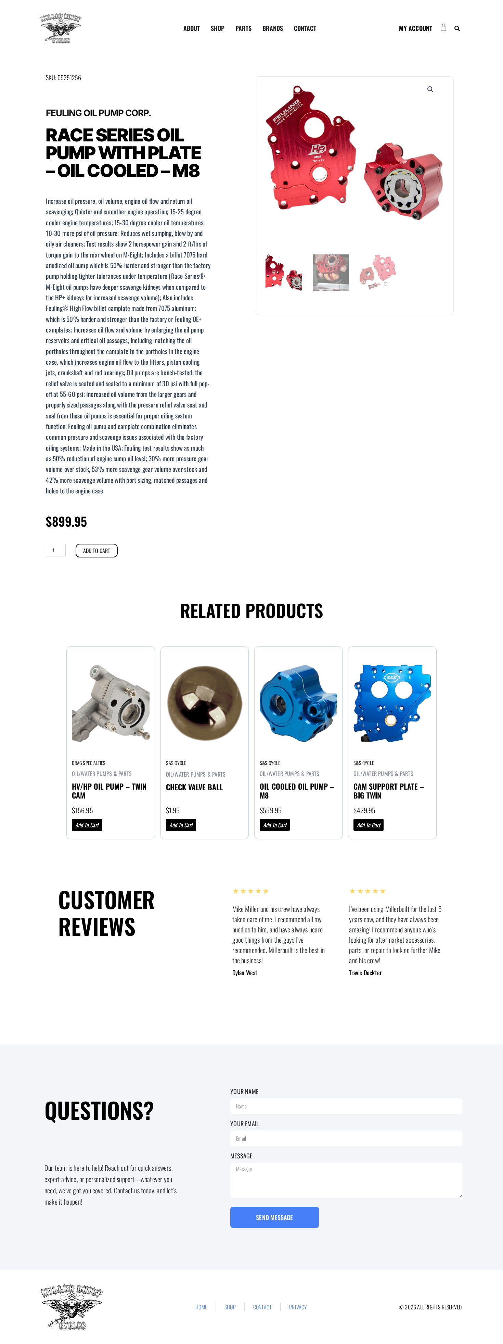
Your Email (244, 1123)
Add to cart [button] (87, 825)
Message (241, 1155)
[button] (457, 28)
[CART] (443, 27)
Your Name (244, 1091)
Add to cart (96, 551)
